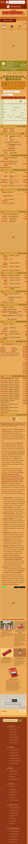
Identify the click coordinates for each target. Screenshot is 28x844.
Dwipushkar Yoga (6, 476)
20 (12, 86)
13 (15, 84)
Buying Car (12, 776)
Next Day (21, 97)
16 (24, 84)
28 (13, 88)
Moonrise (5, 131)
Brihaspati (16, 555)
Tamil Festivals (13, 842)
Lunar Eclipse (13, 732)
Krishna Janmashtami (16, 572)
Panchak (12, 786)
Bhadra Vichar (13, 792)
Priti (11, 142)
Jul (22, 76)
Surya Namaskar (19, 557)
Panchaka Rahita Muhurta (7, 378)
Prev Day (5, 97)
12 (12, 84)
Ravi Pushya (13, 818)
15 (21, 84)
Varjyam (5, 283)
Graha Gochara (14, 763)
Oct (13, 79)
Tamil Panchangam (14, 831)
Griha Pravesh (13, 773)
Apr (13, 76)
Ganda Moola (13, 789)
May (17, 76)
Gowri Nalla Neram (14, 834)
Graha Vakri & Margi (15, 760)
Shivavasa (4, 315)
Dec (20, 79)
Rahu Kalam (4, 275)
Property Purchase (14, 779)
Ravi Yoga (18, 68)
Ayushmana (12, 144)
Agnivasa (5, 309)
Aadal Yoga (23, 68)
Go (20, 720)
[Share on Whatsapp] (4, 587)
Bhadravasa (4, 311)
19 (8, 86)
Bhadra (13, 68)
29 (16, 88)
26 (7, 88)
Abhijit (5, 259)
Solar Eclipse (13, 729)
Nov (17, 79)
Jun (20, 76)
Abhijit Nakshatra (14, 800)
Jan (4, 76)
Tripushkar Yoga (15, 476)
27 (10, 88)
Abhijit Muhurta (7, 532)
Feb (7, 76)
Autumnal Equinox (14, 739)
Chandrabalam (8, 344)
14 (18, 84)
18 (5, 86)
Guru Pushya (13, 821)
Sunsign (5, 195)
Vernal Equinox (13, 734)
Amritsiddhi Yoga (14, 810)
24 (24, 86)
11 (8, 84)
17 (2, 86)
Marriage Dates (14, 771)
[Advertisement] (14, 46)
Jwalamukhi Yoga (6, 481)
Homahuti (4, 307)
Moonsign (4, 192)
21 (15, 86)
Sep (10, 79)
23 (21, 86)
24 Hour (15, 73)
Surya (10, 555)
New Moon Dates (14, 753)
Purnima (12, 139)
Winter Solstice (13, 742)
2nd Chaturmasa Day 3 (6, 68)
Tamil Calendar (13, 836)
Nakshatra (12, 797)
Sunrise (5, 128)
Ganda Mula (10, 474)
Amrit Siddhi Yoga (12, 479)
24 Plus (21, 73)
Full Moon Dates (14, 750)
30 (19, 88)
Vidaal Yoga (13, 69)
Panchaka (4, 474)
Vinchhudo (17, 474)
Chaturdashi (12, 136)
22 (18, 86)
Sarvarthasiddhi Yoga (15, 807)
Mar (11, 76)
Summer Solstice (14, 737)
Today (13, 97)
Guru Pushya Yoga (14, 477)
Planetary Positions (14, 755)
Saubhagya (12, 148)
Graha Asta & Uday (14, 758)
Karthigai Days (13, 839)
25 (4, 88)
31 (22, 88)
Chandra (6, 555)
